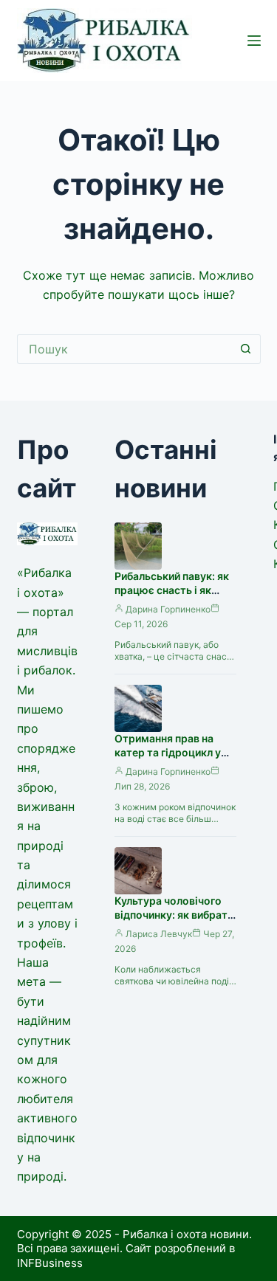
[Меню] (254, 40)
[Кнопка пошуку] (246, 349)
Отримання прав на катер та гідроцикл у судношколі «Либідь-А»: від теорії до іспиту (173, 759)
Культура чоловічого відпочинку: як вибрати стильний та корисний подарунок (173, 921)
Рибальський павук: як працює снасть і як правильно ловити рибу (174, 590)
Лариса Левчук (159, 933)
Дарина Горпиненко (168, 609)
